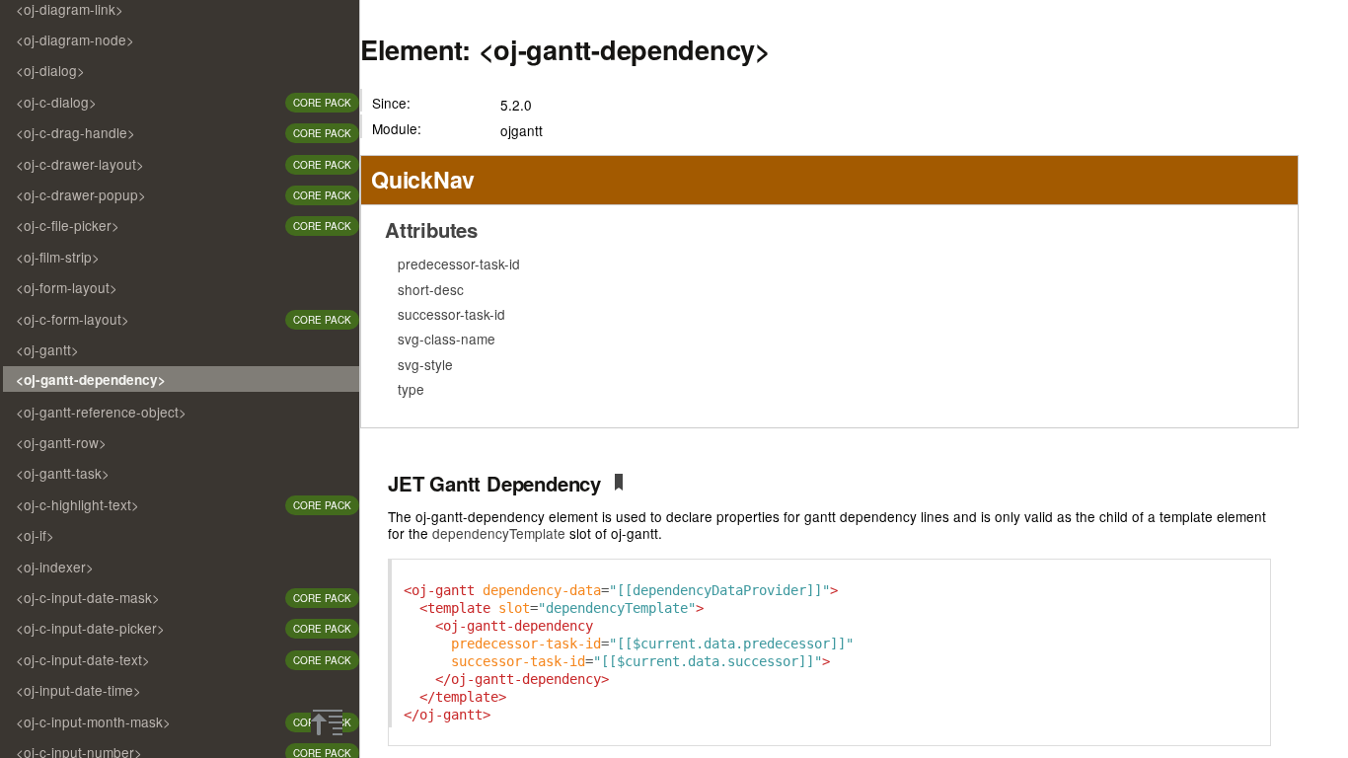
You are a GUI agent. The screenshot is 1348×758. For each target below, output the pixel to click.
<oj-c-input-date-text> (83, 659)
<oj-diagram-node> (75, 39)
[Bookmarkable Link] (619, 485)
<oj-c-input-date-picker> (90, 628)
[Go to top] (326, 722)
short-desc (431, 289)
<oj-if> (35, 535)
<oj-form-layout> (66, 287)
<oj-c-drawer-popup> (81, 194)
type (411, 389)
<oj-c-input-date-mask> (88, 597)
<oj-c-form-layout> (72, 319)
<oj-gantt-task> (63, 473)
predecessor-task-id (459, 263)
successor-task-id (451, 314)
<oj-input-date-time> (78, 690)
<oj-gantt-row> (61, 442)
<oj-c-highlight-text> (77, 504)
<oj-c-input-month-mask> (93, 721)
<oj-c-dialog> (56, 102)
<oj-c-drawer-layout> (80, 164)
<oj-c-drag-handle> (75, 132)
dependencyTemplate (498, 533)
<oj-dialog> (50, 70)
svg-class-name (446, 338)
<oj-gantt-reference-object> (101, 411)
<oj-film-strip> (58, 256)
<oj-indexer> (55, 566)
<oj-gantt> (47, 349)
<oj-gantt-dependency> (91, 379)
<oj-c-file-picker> (67, 225)
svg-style (425, 364)
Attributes (431, 229)
